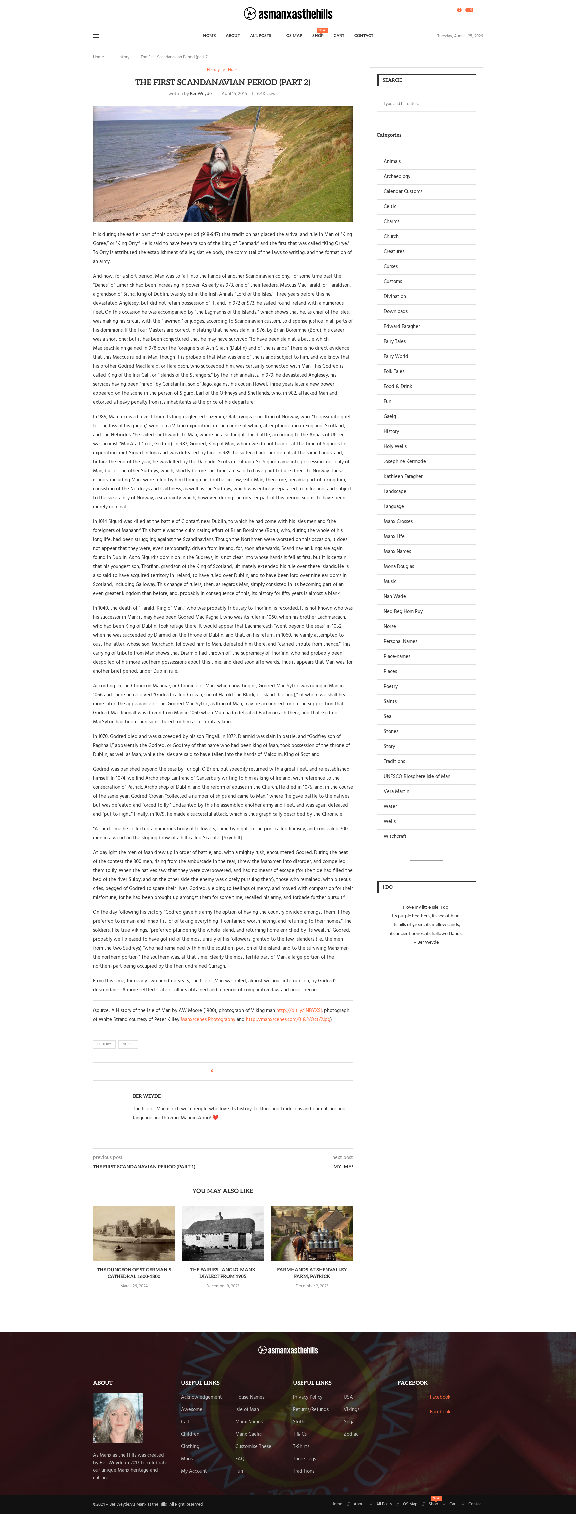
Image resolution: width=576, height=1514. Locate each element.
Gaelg (390, 416)
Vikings (351, 1409)
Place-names (397, 656)
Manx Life (394, 536)
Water (390, 806)
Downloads (396, 311)
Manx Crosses (398, 521)
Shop (318, 33)
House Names (249, 1397)
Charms (391, 221)
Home (209, 35)
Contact (363, 35)
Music (390, 581)
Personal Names (400, 641)
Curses (391, 266)
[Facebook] (95, 13)
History (123, 57)
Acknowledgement (201, 1397)
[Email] (113, 13)
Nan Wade (395, 596)
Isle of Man (247, 1409)
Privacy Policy (307, 1397)
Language (394, 506)
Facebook (440, 1397)
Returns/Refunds (311, 1409)
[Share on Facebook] (220, 1071)
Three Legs (304, 1459)
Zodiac (351, 1434)
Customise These (253, 1446)
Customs (393, 281)
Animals (392, 161)
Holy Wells (395, 446)
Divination (395, 296)
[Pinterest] (109, 13)
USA (348, 1397)
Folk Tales (394, 371)
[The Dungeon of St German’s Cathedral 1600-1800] (134, 1233)
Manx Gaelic (248, 1434)
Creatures (394, 251)
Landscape (395, 491)
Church (391, 236)
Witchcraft (395, 836)
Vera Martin (396, 791)
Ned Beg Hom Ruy (403, 611)
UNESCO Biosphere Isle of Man (417, 776)
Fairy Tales (395, 341)
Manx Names (397, 551)
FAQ (240, 1459)
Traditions (394, 761)
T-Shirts (301, 1446)
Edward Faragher (402, 326)
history (104, 1044)
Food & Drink (398, 386)
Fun (387, 401)
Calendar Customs (403, 191)
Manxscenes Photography (208, 1020)
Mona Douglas (399, 566)
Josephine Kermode (405, 461)
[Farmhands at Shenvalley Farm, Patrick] (312, 1233)
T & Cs (300, 1434)
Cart (339, 35)
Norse (390, 626)
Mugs (187, 1459)
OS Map (294, 35)
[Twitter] (101, 13)
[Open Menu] (96, 36)
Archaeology (397, 176)
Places (390, 671)
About (233, 35)
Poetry (391, 686)
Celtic (390, 206)
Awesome (191, 1409)
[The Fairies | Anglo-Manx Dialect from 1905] (223, 1233)
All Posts (260, 35)
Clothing (190, 1446)
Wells (390, 821)
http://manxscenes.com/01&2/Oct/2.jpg (288, 1020)
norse (128, 1044)
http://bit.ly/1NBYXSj (299, 1011)
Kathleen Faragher (403, 476)
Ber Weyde (201, 94)
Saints (390, 701)
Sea (387, 716)
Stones (391, 731)
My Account (194, 1471)
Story (389, 746)
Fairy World (396, 356)
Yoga (349, 1422)
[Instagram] (105, 13)
